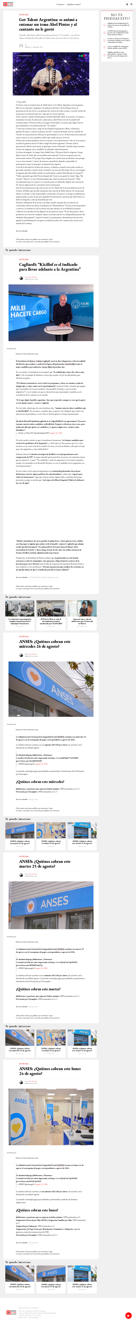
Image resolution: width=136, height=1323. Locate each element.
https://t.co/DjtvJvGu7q (60, 962)
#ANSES (74, 758)
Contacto (60, 4)
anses (30, 799)
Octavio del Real (32, 277)
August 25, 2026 (41, 764)
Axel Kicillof (70, 364)
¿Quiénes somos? (74, 4)
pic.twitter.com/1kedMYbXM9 (29, 761)
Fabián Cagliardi (43, 361)
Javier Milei (47, 367)
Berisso (32, 361)
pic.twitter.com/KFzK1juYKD (28, 1181)
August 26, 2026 (56, 433)
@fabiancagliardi (39, 421)
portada (56, 577)
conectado (36, 241)
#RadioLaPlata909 (23, 421)
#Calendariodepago (24, 755)
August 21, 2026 (41, 1184)
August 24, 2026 (41, 968)
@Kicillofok (49, 424)
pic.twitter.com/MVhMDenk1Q (29, 965)
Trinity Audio (26, 354)
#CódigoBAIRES (56, 421)
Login (50, 239)
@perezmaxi (71, 421)
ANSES (61, 737)
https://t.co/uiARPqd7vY (60, 758)
